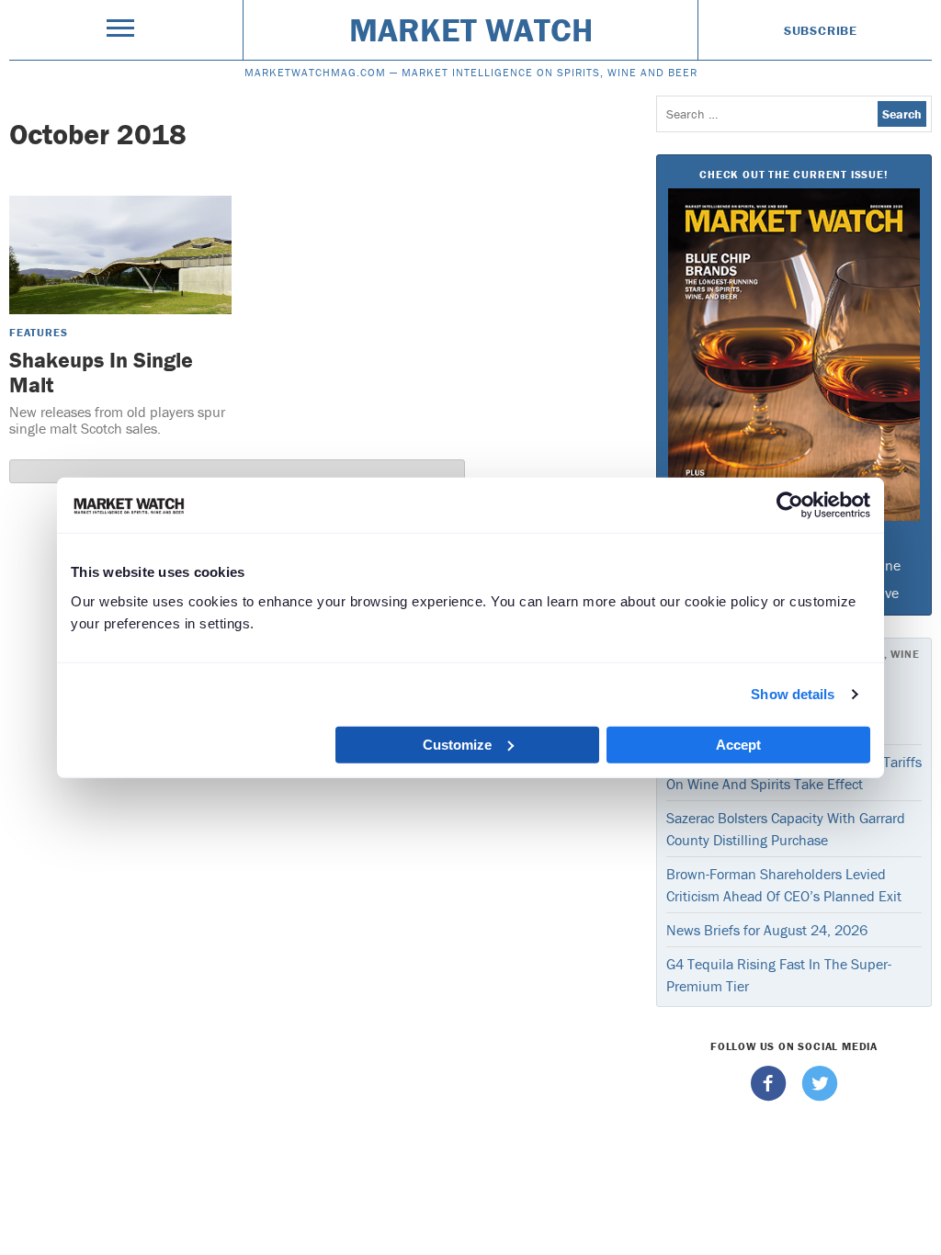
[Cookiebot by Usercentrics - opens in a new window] (789, 505)
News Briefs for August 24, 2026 (766, 930)
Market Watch (471, 29)
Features (38, 332)
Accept (738, 744)
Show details (792, 694)
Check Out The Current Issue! (793, 174)
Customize (457, 744)
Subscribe (820, 30)
